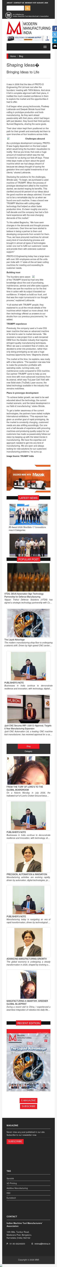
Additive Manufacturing (17, 1188)
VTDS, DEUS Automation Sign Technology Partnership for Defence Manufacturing (24, 595)
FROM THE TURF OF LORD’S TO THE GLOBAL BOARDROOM (25, 788)
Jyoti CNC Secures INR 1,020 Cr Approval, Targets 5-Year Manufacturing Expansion (27, 727)
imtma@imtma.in (42, 1243)
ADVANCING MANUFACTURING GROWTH (27, 958)
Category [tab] (28, 751)
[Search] (27, 8)
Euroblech (11, 1197)
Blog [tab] (28, 746)
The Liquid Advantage (14, 639)
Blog (21, 56)
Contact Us (19, 3)
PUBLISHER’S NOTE (14, 682)
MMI (37, 1259)
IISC (9, 1192)
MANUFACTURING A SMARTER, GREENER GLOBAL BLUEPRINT (27, 1002)
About (10, 3)
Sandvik (10, 1178)
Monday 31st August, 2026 (36, 3)
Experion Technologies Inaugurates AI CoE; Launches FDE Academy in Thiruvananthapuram (27, 535)
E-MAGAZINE (28, 1100)
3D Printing (12, 1183)
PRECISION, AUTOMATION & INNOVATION (27, 874)
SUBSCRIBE (29, 1106)
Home (13, 56)
